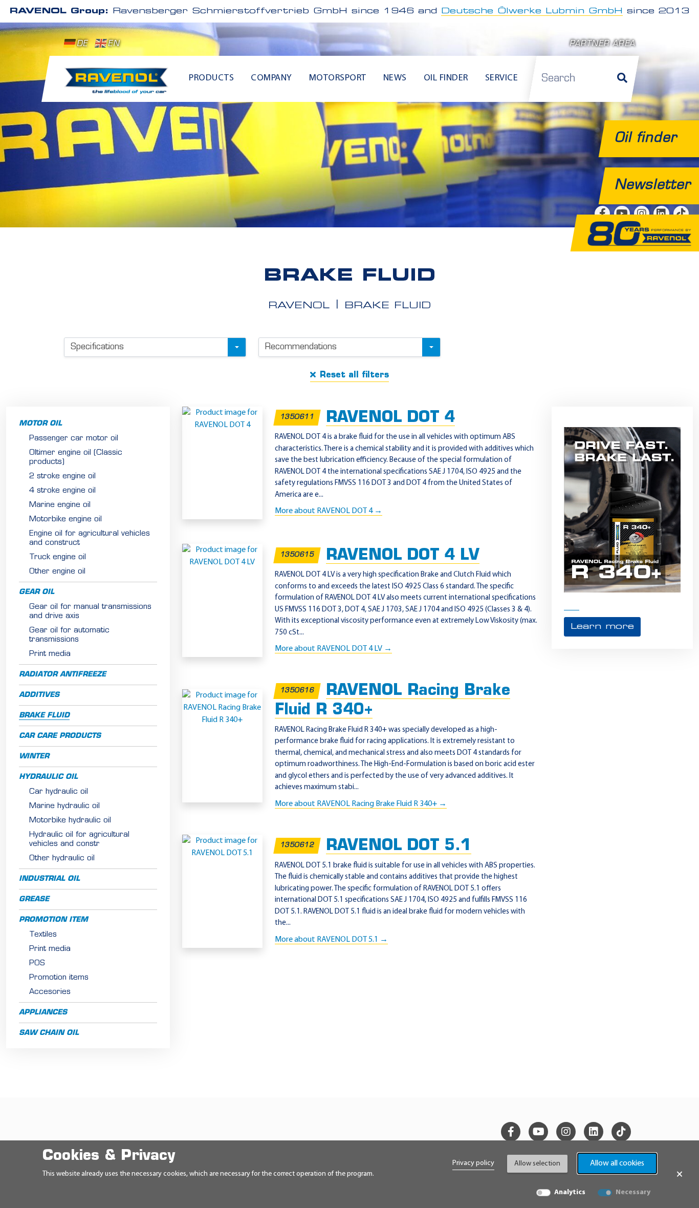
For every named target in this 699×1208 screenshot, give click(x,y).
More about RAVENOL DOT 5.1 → (331, 940)
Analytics (569, 1192)
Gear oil (36, 592)
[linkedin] (593, 1131)
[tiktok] (621, 1131)
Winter (34, 756)
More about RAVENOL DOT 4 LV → (333, 649)
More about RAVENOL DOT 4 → (328, 511)
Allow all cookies (617, 1163)
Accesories (50, 992)
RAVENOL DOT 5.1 (398, 846)
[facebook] (510, 1131)
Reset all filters (354, 375)
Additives (39, 695)
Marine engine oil (60, 505)
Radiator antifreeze (62, 675)
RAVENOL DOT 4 (390, 418)
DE (82, 44)
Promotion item (53, 920)
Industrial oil (49, 879)
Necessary (633, 1192)
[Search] (622, 79)
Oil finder (446, 78)
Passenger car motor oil (73, 438)
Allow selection (537, 1164)
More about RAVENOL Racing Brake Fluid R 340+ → (361, 804)
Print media (50, 654)
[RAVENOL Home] (119, 85)
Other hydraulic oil (62, 858)
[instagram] (566, 1131)
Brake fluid (44, 715)
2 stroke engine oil (62, 476)
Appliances (43, 1012)
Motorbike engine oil (65, 519)
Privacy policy (473, 1163)
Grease (34, 899)
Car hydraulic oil (58, 792)
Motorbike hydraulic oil (70, 820)
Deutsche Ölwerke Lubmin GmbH (532, 11)
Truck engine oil (57, 557)
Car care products (60, 736)
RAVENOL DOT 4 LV (402, 555)
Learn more (602, 627)
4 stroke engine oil (62, 491)
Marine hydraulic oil (64, 806)
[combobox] (155, 347)
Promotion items (59, 978)
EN (113, 44)
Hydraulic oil (48, 777)
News (395, 78)
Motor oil (40, 424)
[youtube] (538, 1131)
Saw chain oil (49, 1033)
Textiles (43, 935)
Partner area (602, 44)
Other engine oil (57, 572)
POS (37, 963)
